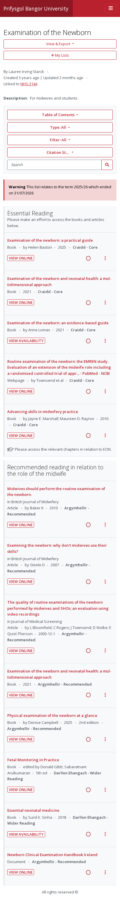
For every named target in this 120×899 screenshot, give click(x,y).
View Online (21, 258)
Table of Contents (58, 114)
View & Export (58, 43)
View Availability (26, 340)
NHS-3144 (28, 83)
